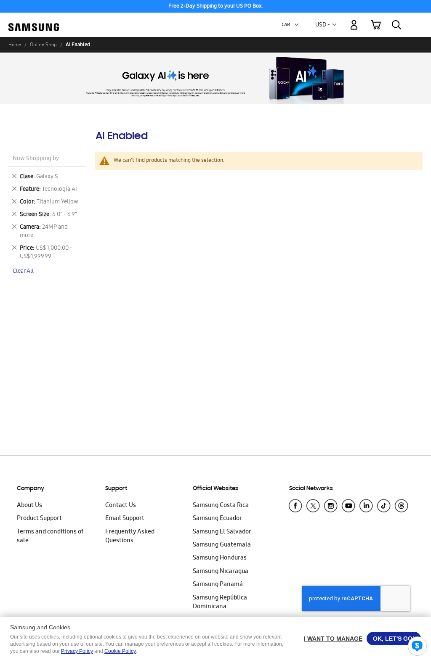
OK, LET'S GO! (394, 638)
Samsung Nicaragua (220, 572)
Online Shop (43, 44)
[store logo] (33, 20)
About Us (29, 506)
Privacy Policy (77, 651)
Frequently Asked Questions (129, 536)
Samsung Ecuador (217, 519)
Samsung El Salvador (222, 532)
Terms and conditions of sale (50, 536)
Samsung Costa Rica (221, 506)
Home (14, 44)
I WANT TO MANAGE (333, 638)
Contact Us (120, 506)
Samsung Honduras (220, 558)
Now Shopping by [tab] (36, 159)
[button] (297, 24)
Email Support (124, 519)
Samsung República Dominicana (220, 602)
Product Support (39, 519)
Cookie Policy (120, 651)
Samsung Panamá (218, 585)
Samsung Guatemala (222, 545)
